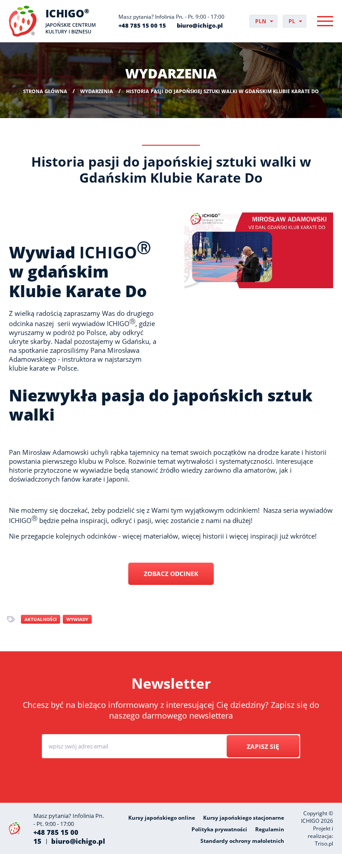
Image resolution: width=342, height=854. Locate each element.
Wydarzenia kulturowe (246, 780)
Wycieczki (182, 780)
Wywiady (77, 619)
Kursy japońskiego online (161, 817)
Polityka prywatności (219, 829)
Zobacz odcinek (171, 573)
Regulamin (269, 829)
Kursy (140, 780)
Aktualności (40, 619)
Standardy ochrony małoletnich (242, 841)
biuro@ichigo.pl (200, 25)
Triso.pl (324, 843)
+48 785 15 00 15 (142, 25)
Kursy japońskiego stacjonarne (243, 817)
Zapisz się (263, 746)
